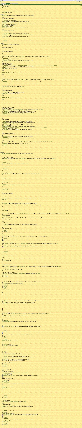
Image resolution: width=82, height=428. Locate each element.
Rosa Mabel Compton (6, 79)
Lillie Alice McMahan (5, 128)
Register (11, 4)
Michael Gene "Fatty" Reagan (6, 382)
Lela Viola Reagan (5, 66)
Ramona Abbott (5, 411)
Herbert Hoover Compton (5, 124)
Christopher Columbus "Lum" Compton (6, 33)
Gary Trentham (5, 315)
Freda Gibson (5, 283)
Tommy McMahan (5, 366)
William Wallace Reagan (12, 258)
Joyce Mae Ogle (5, 245)
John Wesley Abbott (5, 410)
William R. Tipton (18, 158)
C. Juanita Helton (4, 401)
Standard (5, 4)
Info (79, 0)
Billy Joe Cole (5, 396)
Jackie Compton (4, 215)
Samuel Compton (3, 15)
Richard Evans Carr (15, 236)
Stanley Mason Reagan (5, 58)
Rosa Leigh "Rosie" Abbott (6, 418)
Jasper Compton (4, 12)
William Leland (4, 189)
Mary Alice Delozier (26, 213)
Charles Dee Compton (6, 224)
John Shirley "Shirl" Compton (5, 111)
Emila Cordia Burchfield (22, 158)
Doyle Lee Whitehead (5, 210)
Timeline (14, 3)
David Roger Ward (5, 300)
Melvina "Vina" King (17, 127)
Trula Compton (3, 321)
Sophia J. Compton (5, 11)
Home (1, 0)
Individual (2, 3)
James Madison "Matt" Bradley (14, 109)
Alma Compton (3, 269)
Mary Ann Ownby (23, 273)
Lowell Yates (4, 162)
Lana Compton (4, 198)
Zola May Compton (3, 97)
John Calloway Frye (5, 92)
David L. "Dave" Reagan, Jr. (19, 56)
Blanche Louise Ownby (5, 137)
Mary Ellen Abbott (5, 417)
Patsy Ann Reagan (5, 381)
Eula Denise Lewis (5, 339)
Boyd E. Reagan (4, 67)
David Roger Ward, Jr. (5, 303)
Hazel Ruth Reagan (3, 153)
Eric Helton (5, 336)
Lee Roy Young (4, 182)
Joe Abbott (4, 41)
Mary (7, 375)
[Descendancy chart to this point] (3, 44)
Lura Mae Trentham (19, 236)
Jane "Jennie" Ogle (24, 19)
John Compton (4, 25)
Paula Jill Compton (5, 345)
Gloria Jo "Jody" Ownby (6, 374)
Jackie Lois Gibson (5, 284)
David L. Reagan (20, 19)
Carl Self (4, 352)
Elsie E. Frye (24, 79)
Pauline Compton (5, 123)
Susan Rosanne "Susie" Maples (24, 134)
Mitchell (7, 126)
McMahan (4, 360)
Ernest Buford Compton (5, 110)
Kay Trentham (5, 252)
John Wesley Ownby (3, 383)
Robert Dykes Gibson (6, 281)
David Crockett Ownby (6, 134)
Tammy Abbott (5, 412)
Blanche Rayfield (5, 275)
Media (76, 0)
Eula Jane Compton (5, 246)
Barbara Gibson (5, 288)
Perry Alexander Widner (21, 213)
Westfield (4, 424)
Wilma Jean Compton (5, 231)
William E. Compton (3, 72)
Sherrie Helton (5, 337)
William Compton (3, 6)
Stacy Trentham (5, 313)
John (7, 413)
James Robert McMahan (12, 127)
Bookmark (80, 1)
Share (76, 1)
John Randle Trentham (6, 251)
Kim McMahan (5, 365)
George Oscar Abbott (3, 419)
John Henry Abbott (5, 40)
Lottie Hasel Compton (3, 60)
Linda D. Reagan (4, 168)
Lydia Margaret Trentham (24, 141)
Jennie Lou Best (4, 362)
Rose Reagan (4, 59)
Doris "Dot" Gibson (5, 286)
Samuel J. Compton (5, 81)
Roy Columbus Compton (4, 217)
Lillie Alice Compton (5, 21)
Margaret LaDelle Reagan (6, 266)
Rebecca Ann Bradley (6, 109)
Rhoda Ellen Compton (3, 36)
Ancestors (5, 3)
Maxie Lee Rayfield (5, 276)
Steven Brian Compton (6, 344)
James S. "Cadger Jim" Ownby (17, 134)
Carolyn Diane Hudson (6, 320)
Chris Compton (5, 230)
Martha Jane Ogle (23, 56)
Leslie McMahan (5, 364)
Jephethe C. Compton (20, 79)
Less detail (81, 5)
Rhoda (8, 406)
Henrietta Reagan (5, 260)
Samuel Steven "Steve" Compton (6, 203)
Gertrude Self (5, 351)
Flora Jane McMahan (5, 356)
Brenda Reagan (4, 178)
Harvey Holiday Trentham (14, 313)
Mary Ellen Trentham (6, 141)
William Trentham (19, 141)
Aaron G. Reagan (5, 56)
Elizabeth (4, 421)
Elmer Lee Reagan (3, 173)
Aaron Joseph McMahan (5, 127)
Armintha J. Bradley (16, 258)
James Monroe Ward (11, 300)
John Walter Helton (17, 334)
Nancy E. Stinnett (15, 300)
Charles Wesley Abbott (5, 144)
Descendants (8, 3)
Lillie (6, 153)
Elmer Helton (5, 334)
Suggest (16, 3)
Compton (4, 20)
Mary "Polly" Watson (19, 313)
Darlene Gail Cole (5, 395)
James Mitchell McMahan (5, 129)
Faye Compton (5, 216)
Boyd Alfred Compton (5, 23)
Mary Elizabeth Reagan (6, 19)
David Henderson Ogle (18, 243)
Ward (3, 347)
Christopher (8, 217)
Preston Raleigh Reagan (6, 65)
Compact (7, 4)
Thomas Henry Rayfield (19, 273)
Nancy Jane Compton (3, 126)
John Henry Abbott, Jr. (3, 406)
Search (3, 0)
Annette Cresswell (5, 325)
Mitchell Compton (3, 27)
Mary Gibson (5, 287)
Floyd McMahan (5, 357)
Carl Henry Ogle (5, 243)
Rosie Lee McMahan (5, 359)
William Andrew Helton (11, 401)
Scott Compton (5, 330)
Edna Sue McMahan (5, 358)
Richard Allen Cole (5, 397)
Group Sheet (56, 19)
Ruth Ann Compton (5, 113)
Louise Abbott (5, 86)
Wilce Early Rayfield (5, 273)
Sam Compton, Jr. (5, 125)
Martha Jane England (22, 334)
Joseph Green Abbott (5, 414)
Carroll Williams (5, 423)
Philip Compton (4, 22)
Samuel (4, 44)
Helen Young (4, 184)
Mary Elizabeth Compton (5, 34)
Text (9, 4)
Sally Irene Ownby (5, 136)
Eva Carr (5, 236)
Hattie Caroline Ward (16, 401)
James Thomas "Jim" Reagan (19, 266)
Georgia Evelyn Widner (6, 213)
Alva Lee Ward (5, 302)
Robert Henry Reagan (5, 258)
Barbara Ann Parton (25, 266)
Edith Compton (4, 121)
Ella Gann (4, 387)
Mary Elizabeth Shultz (20, 109)
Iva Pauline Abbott (5, 143)
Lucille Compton (4, 122)
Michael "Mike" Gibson (6, 285)
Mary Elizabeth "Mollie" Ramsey (24, 243)
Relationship (11, 3)
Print (78, 1)
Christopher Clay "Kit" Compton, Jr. (7, 268)
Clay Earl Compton (5, 238)
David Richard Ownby (5, 373)
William (6, 15)
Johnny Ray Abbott (5, 145)
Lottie (6, 185)
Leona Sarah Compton (5, 112)
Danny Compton (4, 199)
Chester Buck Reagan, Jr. (6, 380)
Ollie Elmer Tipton (5, 158)
